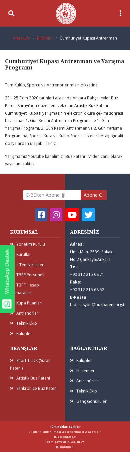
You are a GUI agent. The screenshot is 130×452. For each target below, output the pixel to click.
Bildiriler (45, 38)
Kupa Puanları (29, 303)
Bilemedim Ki (65, 446)
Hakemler (85, 371)
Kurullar (23, 254)
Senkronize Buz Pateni (37, 388)
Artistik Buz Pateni (33, 378)
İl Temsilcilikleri (30, 265)
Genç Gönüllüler (91, 401)
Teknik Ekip (26, 323)
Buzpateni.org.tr (65, 436)
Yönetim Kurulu (30, 244)
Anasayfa (21, 38)
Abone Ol (94, 195)
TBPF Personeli (30, 275)
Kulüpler (24, 333)
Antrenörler (27, 313)
